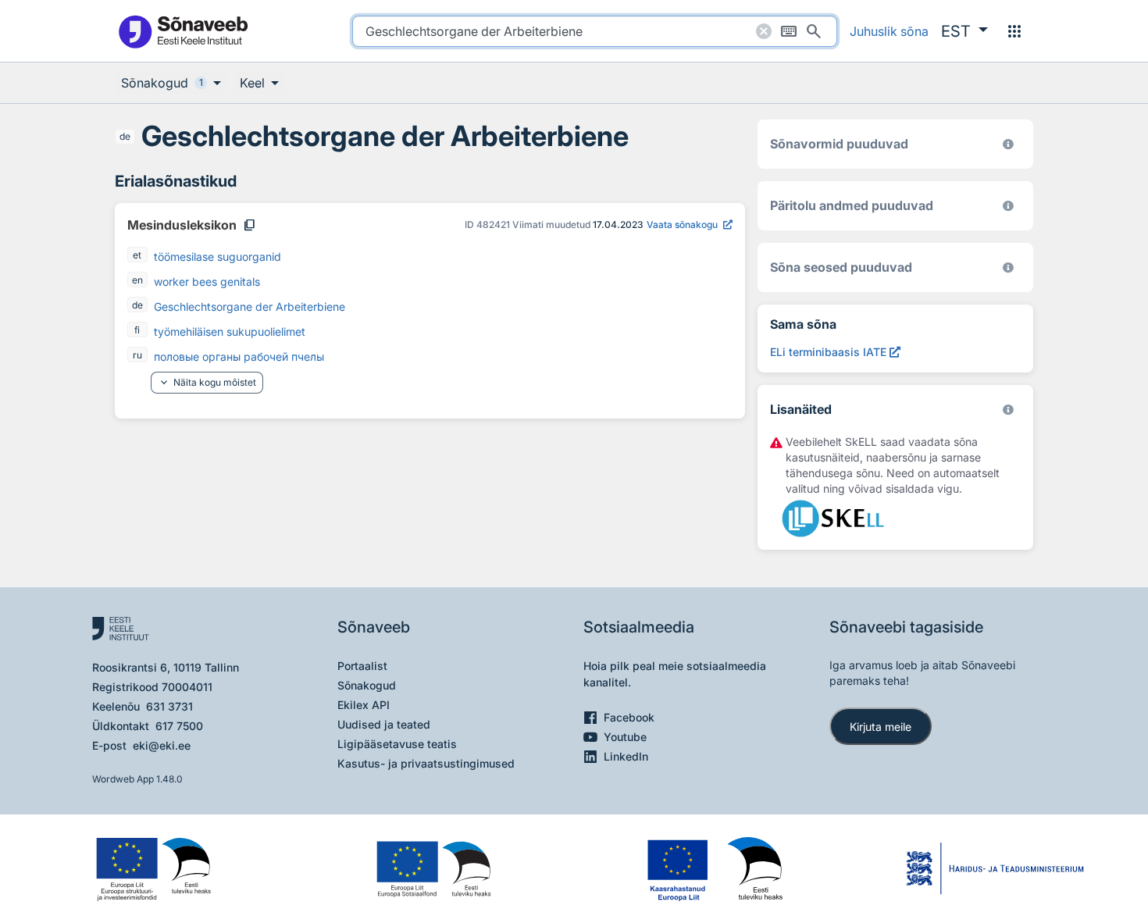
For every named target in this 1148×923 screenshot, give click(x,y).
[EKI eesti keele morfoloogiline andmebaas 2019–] (1008, 144)
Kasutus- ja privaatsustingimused (426, 763)
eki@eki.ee (162, 745)
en (137, 280)
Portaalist (362, 665)
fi (137, 330)
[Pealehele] (182, 30)
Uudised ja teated (383, 724)
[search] (594, 31)
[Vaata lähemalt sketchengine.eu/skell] (1008, 409)
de (124, 136)
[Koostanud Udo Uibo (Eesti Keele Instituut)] (1008, 206)
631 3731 (169, 706)
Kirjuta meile (880, 726)
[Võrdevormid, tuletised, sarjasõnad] (1008, 267)
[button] (964, 31)
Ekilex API (363, 704)
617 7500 (179, 725)
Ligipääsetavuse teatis (397, 743)
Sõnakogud (366, 685)
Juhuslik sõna (889, 31)
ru (137, 355)
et (137, 255)
